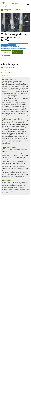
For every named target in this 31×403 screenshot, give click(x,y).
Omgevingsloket (12, 95)
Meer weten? (6, 75)
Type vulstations (7, 72)
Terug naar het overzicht (12, 10)
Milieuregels (18, 52)
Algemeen (6, 52)
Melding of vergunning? (9, 67)
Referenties (7, 55)
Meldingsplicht (6, 83)
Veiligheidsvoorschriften (9, 70)
